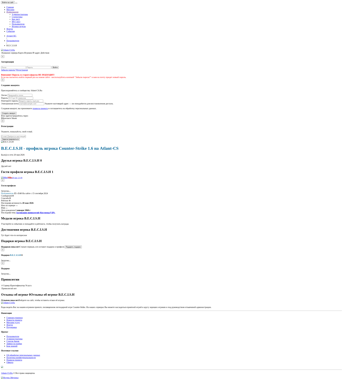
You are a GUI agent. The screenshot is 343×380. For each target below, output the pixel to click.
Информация (12, 12)
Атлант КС (11, 36)
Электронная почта (10, 103)
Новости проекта (14, 320)
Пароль (4, 98)
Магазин (10, 9)
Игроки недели (19, 26)
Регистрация (22, 70)
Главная (10, 7)
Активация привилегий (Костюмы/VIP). (35, 212)
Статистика (17, 17)
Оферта (9, 362)
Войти (55, 67)
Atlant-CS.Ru (7, 373)
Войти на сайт (8, 2)
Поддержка (11, 327)
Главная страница (14, 318)
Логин (4, 95)
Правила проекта (14, 360)
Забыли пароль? (8, 70)
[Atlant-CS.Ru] (8, 50)
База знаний (11, 346)
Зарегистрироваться (10, 139)
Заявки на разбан (14, 343)
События (10, 31)
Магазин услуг (13, 322)
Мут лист (16, 21)
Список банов (12, 341)
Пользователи (18, 24)
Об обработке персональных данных (23, 355)
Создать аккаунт (9, 113)
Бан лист (16, 19)
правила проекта (40, 108)
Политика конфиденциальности (21, 357)
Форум (9, 29)
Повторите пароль (9, 101)
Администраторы (20, 14)
